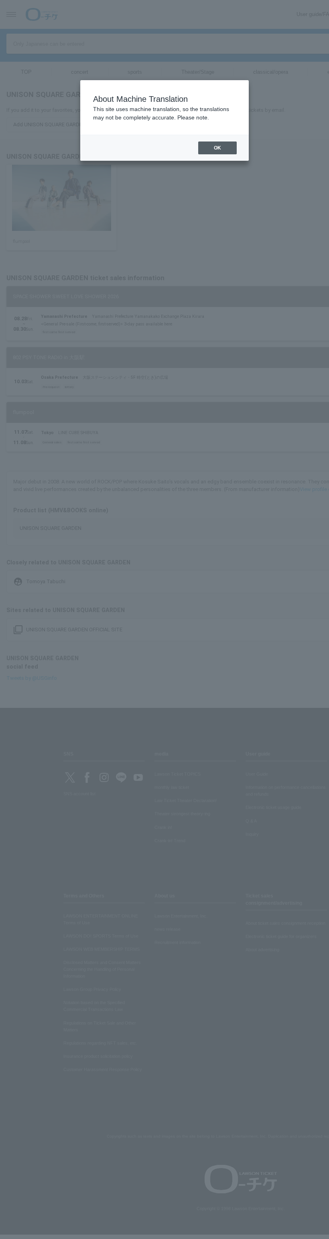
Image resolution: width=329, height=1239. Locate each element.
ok (217, 148)
